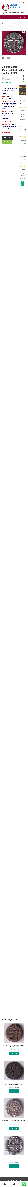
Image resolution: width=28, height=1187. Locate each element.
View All (22, 183)
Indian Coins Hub (15, 6)
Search (14, 1184)
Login (20, 2)
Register (24, 2)
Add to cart (7, 138)
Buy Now (7, 142)
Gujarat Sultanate (13, 26)
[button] (23, 32)
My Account (4, 1184)
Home (5, 24)
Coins (10, 24)
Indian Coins (16, 24)
